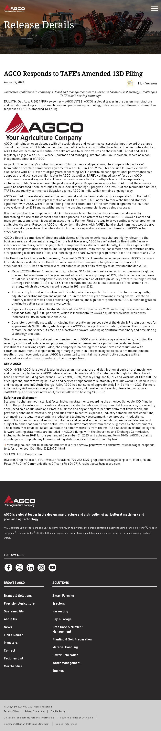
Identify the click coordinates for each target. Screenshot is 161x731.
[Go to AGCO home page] (19, 501)
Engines (58, 670)
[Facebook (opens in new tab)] (8, 567)
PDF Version (147, 83)
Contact (9, 650)
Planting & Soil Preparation (72, 639)
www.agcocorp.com (41, 388)
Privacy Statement (35, 711)
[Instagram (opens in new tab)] (41, 567)
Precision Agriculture (19, 603)
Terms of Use (11, 711)
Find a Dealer (13, 635)
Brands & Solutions (18, 595)
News (8, 627)
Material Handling (65, 647)
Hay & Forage (61, 619)
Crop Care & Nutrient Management (67, 629)
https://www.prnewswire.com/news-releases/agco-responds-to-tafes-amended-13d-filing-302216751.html (80, 446)
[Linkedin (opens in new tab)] (30, 567)
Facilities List (13, 658)
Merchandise (13, 666)
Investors (11, 642)
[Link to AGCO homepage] (14, 8)
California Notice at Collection (76, 717)
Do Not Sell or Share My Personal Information (29, 717)
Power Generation (65, 655)
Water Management (66, 663)
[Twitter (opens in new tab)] (19, 567)
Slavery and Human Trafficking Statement (26, 723)
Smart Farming (63, 595)
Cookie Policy (58, 711)
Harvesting (60, 611)
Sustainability (14, 611)
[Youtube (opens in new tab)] (52, 567)
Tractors (58, 603)
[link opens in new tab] (44, 126)
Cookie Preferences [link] (66, 723)
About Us (10, 619)
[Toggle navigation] (154, 8)
